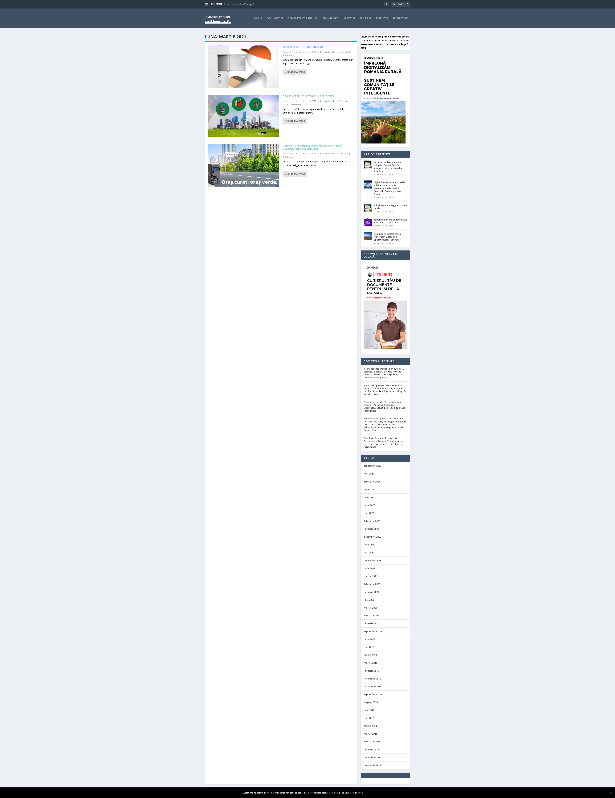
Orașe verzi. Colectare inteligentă (309, 96)
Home (258, 18)
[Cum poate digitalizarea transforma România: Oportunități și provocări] (368, 236)
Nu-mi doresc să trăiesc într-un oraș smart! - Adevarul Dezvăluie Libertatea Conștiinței (384, 405)
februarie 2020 (372, 615)
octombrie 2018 (372, 686)
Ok (368, 792)
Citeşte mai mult (294, 71)
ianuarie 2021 (371, 591)
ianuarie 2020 (371, 623)
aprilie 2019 (370, 654)
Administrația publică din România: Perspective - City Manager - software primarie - (385, 421)
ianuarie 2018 (371, 749)
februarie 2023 (372, 521)
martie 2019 (370, 662)
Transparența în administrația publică (383, 376)
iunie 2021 (369, 568)
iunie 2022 (369, 544)
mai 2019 (369, 647)
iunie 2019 (369, 639)
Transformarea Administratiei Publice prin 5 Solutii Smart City (383, 427)
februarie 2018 (372, 741)
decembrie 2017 (372, 757)
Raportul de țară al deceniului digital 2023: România (390, 221)
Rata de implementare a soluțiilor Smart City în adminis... (253, 4)
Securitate (400, 18)
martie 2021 (370, 576)
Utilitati (349, 18)
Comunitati (275, 18)
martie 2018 (370, 733)
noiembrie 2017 (372, 765)
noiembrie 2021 (372, 560)
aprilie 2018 (370, 725)
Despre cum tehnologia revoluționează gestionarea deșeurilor (312, 147)
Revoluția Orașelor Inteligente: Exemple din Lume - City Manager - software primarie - (383, 441)
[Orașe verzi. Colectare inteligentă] (243, 116)
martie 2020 (370, 607)
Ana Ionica (296, 52)
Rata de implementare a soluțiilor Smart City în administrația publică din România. (384, 388)
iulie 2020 (369, 599)
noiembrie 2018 (372, 678)
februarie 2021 (372, 583)
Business (365, 18)
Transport (330, 18)
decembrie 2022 (372, 536)
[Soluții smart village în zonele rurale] (368, 208)
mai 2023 (369, 513)
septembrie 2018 (373, 694)
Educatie (382, 18)
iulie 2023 (369, 497)
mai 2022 (369, 552)
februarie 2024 (372, 481)
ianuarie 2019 (371, 670)
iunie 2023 (369, 505)
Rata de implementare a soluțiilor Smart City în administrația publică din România (387, 167)
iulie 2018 (369, 710)
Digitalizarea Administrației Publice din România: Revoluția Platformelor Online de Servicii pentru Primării (389, 188)
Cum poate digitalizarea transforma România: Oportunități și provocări (387, 236)
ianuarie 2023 (371, 528)
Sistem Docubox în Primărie (303, 47)
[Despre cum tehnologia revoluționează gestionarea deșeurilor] (243, 165)
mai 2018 (369, 718)
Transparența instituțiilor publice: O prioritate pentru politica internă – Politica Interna (384, 371)
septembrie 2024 (373, 465)
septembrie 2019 (373, 631)
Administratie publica (303, 18)
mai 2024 (369, 473)
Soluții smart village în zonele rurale (390, 207)
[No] (611, 792)
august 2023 (371, 489)
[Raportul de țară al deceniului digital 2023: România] (368, 222)
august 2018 (371, 702)
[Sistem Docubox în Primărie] (243, 66)
